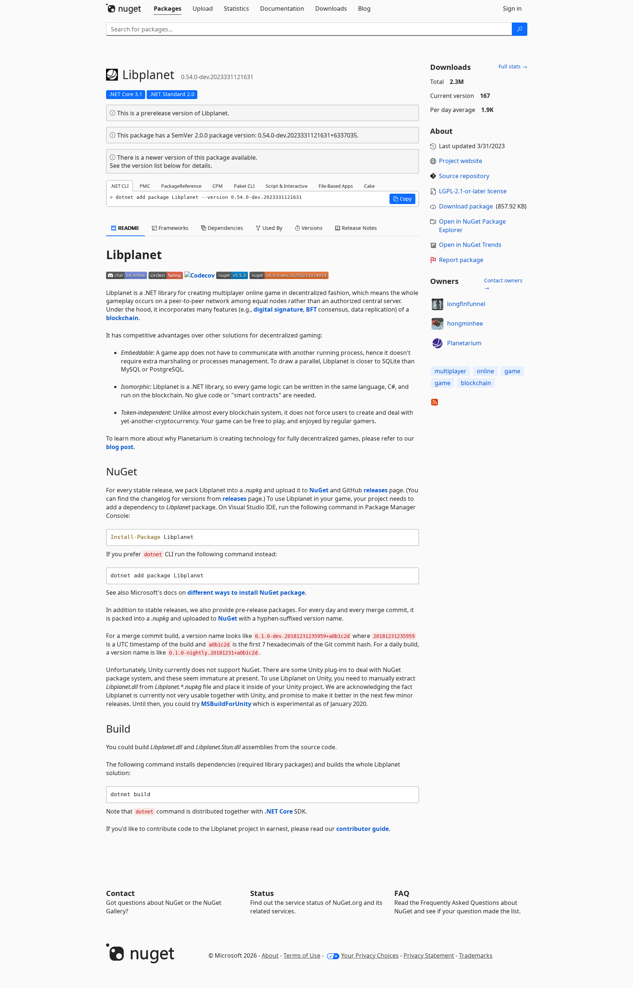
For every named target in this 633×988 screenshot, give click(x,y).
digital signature (278, 309)
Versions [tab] (311, 227)
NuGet (319, 490)
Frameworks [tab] (172, 227)
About (270, 955)
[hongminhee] (437, 323)
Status (262, 893)
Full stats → (512, 66)
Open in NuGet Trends (470, 245)
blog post (119, 447)
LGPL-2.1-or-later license (473, 191)
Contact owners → (503, 284)
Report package (461, 260)
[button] (402, 199)
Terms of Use (301, 955)
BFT (311, 309)
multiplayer (450, 371)
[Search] (519, 29)
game (512, 371)
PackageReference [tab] (181, 186)
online (485, 371)
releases (376, 490)
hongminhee (465, 323)
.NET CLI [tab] (119, 186)
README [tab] (128, 227)
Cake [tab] (369, 186)
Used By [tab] (271, 227)
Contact (120, 893)
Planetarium (464, 343)
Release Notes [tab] (358, 227)
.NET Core (279, 811)
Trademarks (476, 955)
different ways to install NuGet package (246, 592)
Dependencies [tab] (224, 227)
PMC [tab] (145, 186)
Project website (460, 161)
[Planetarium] (437, 343)
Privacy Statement (429, 955)
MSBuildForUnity (226, 704)
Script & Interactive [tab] (286, 186)
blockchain (122, 318)
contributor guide (362, 829)
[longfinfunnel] (437, 304)
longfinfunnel (466, 304)
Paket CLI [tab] (244, 186)
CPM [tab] (217, 186)
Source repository (464, 176)
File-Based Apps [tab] (336, 186)
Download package (466, 206)
